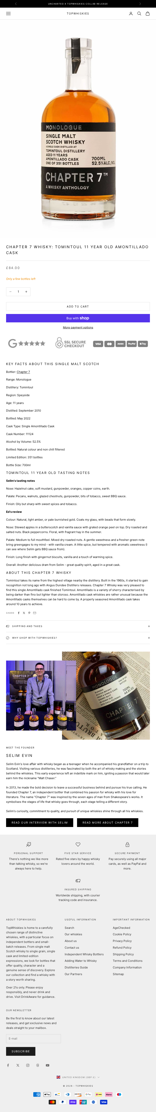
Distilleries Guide (76, 967)
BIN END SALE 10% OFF (78, 3)
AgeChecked (121, 928)
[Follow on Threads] (38, 1065)
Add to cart (78, 306)
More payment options (78, 327)
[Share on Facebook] (18, 612)
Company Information (127, 967)
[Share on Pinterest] (29, 612)
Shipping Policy (123, 954)
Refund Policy (122, 947)
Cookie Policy (122, 934)
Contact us (72, 947)
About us (71, 941)
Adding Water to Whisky (81, 961)
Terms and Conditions (127, 961)
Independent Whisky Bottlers (84, 954)
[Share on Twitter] (23, 612)
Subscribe (21, 1051)
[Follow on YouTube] (47, 1065)
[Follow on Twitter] (18, 1065)
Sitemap (118, 974)
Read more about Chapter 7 (108, 822)
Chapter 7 (23, 372)
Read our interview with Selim (40, 822)
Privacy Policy (122, 941)
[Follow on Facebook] (8, 1065)
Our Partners (73, 974)
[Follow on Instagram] (28, 1065)
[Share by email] (34, 612)
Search (69, 928)
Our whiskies (73, 934)
